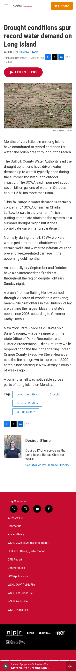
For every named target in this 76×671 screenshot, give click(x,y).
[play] (6, 666)
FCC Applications (18, 576)
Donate (63, 6)
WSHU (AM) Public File (21, 584)
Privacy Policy (16, 534)
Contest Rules (16, 568)
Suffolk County (26, 411)
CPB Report (15, 559)
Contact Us (14, 526)
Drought (55, 394)
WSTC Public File (18, 609)
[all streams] (71, 666)
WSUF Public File (18, 601)
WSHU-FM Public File (20, 593)
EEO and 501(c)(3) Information (26, 551)
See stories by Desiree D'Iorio (47, 465)
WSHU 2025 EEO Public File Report (28, 542)
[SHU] (15, 642)
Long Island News (28, 394)
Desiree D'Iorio (28, 52)
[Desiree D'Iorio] (12, 446)
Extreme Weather (27, 403)
